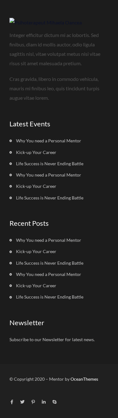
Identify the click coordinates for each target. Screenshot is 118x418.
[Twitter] (22, 402)
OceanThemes (84, 379)
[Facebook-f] (11, 402)
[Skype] (54, 402)
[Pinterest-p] (33, 402)
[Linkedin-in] (44, 402)
